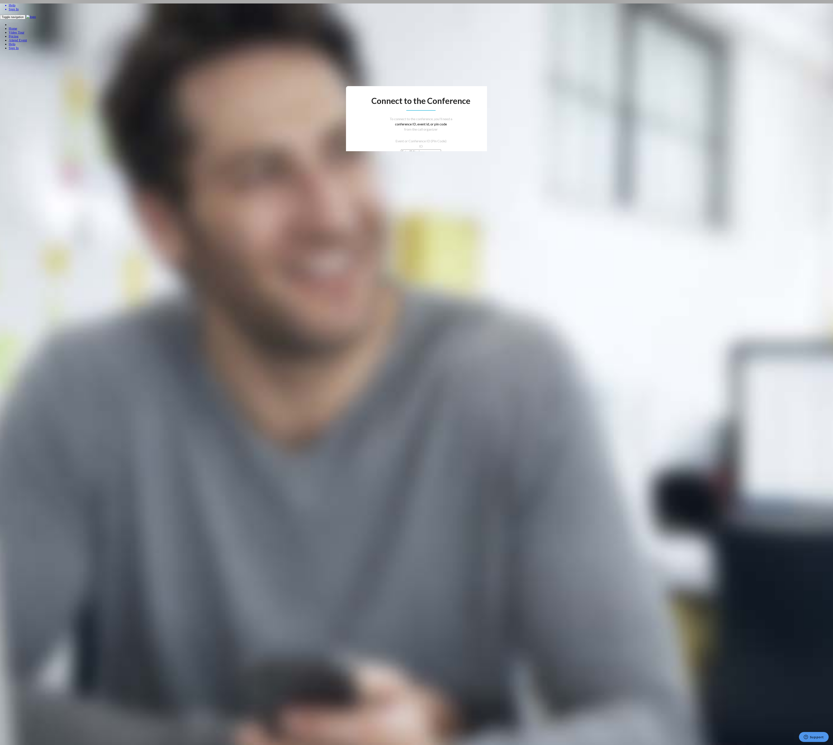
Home (13, 28)
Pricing (13, 36)
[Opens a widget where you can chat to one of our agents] (814, 737)
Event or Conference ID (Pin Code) (420, 141)
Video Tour (16, 32)
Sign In (14, 48)
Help (12, 44)
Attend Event (18, 40)
